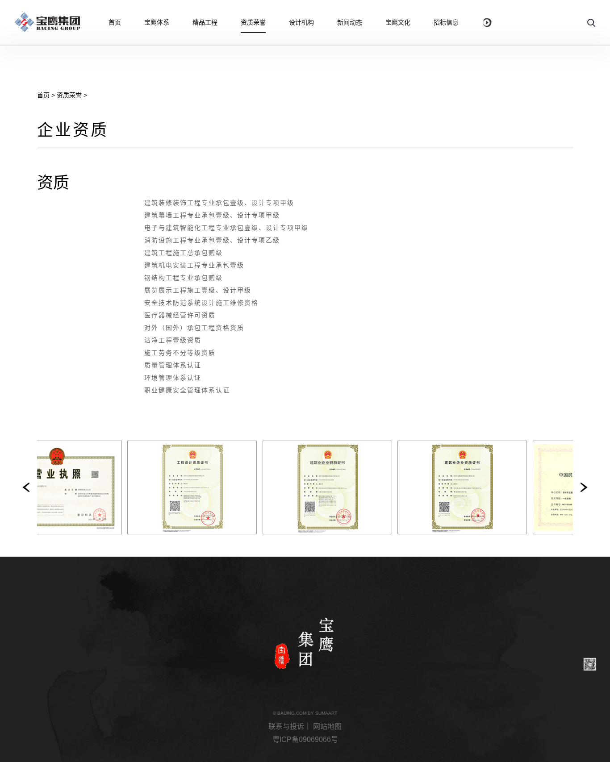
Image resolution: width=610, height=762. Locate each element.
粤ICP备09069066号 (305, 739)
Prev (25, 487)
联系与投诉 (286, 726)
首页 (43, 95)
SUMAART (326, 713)
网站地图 (327, 726)
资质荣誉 (69, 95)
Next (584, 487)
